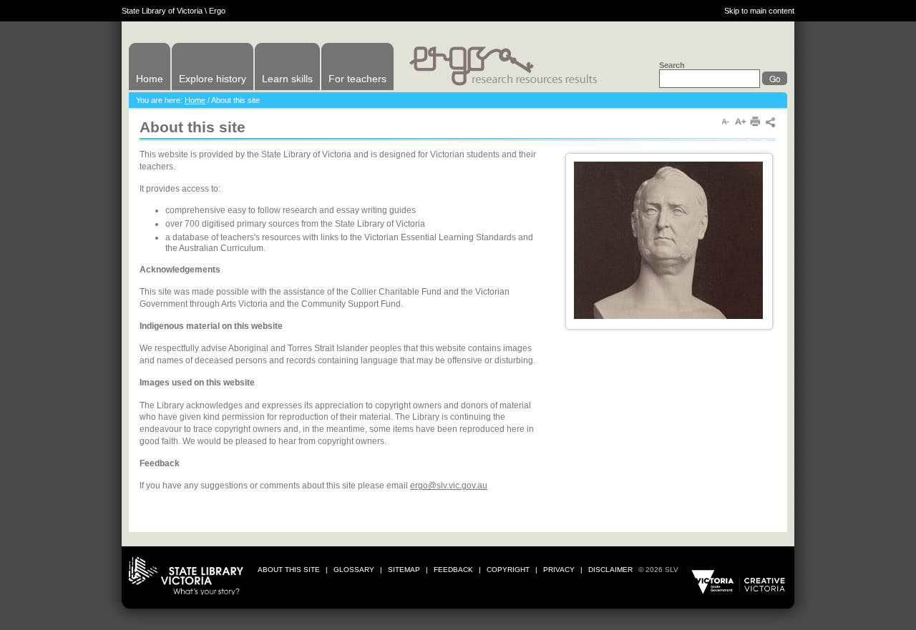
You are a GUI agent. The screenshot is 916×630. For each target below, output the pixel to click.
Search (672, 65)
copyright (508, 570)
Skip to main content (759, 10)
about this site (289, 570)
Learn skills (287, 78)
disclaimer (610, 570)
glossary (353, 570)
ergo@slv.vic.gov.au (448, 486)
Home (149, 78)
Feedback (453, 570)
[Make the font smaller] (725, 122)
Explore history (212, 78)
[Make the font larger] (740, 122)
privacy (559, 570)
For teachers (357, 78)
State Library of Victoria (162, 10)
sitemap (404, 570)
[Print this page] (755, 122)
